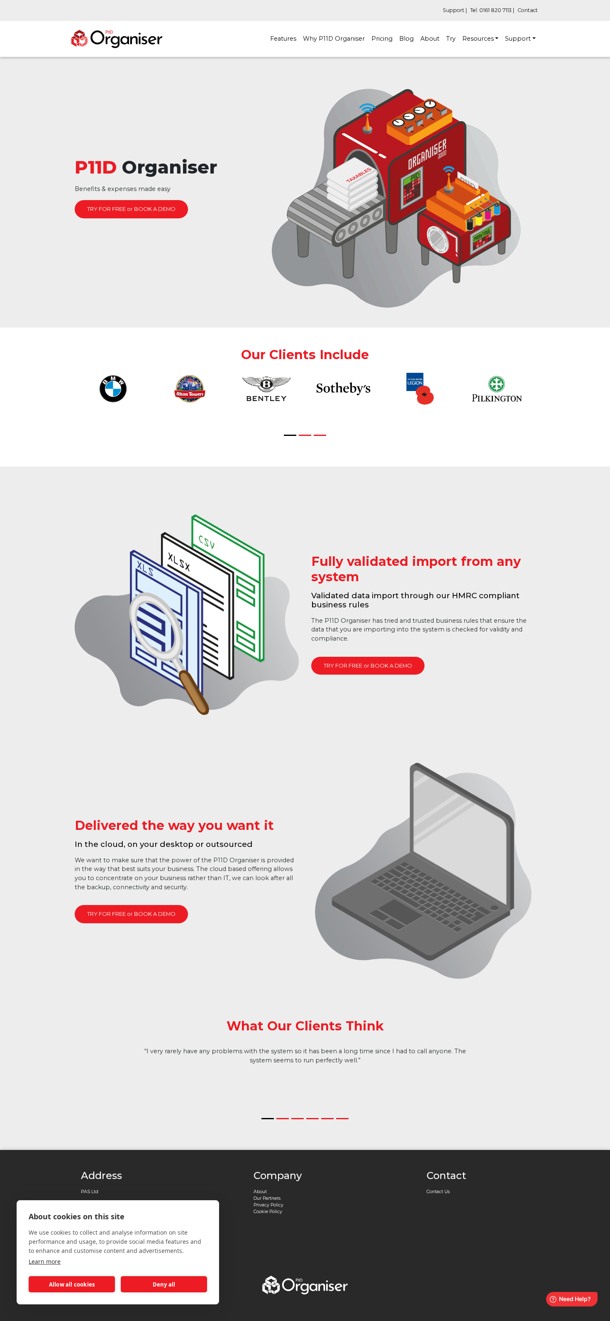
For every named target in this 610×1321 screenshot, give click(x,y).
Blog (406, 38)
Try (451, 38)
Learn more (45, 1261)
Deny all (164, 1284)
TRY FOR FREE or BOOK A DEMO (131, 208)
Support (518, 38)
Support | (455, 10)
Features (283, 38)
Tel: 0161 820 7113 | (492, 10)
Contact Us (438, 1191)
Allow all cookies (72, 1284)
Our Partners (267, 1198)
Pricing (382, 38)
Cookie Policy (268, 1211)
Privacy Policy (268, 1205)
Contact (527, 10)
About (429, 38)
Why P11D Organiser (334, 38)
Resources (478, 38)
